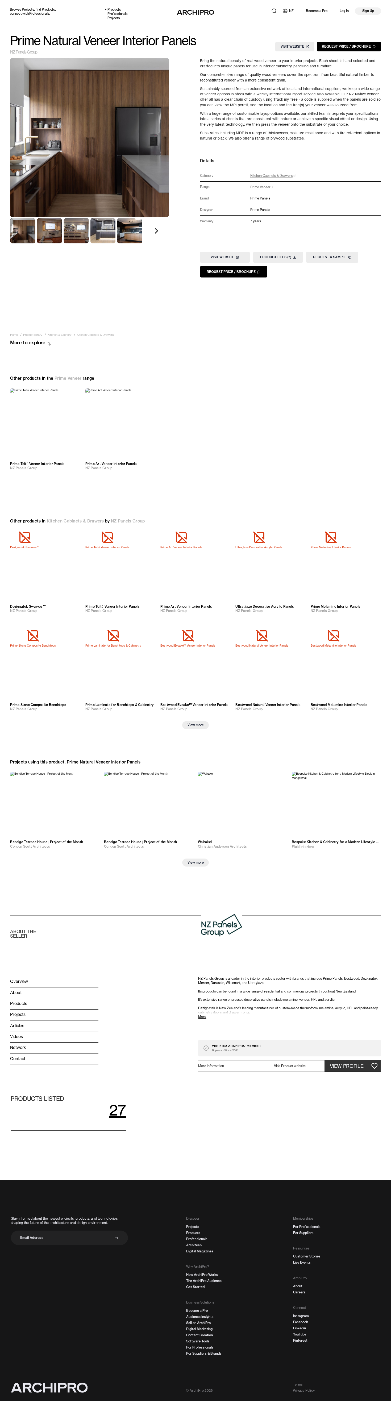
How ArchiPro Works (202, 1275)
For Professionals (200, 1347)
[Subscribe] (116, 1237)
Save (71, 395)
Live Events (302, 1262)
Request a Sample (330, 257)
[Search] (274, 11)
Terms (297, 1384)
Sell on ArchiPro (198, 1323)
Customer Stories (307, 1256)
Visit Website (292, 46)
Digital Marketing (199, 1329)
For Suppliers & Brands (204, 1353)
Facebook (300, 1322)
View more (196, 725)
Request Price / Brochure (346, 46)
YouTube (299, 1334)
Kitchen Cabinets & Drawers (75, 521)
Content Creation (199, 1335)
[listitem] (14, 335)
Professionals (39, 13)
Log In (344, 11)
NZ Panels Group (23, 52)
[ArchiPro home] (195, 12)
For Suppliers (303, 1233)
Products (48, 9)
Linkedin (299, 1328)
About (297, 1286)
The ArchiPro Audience (204, 1281)
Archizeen (194, 1245)
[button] (290, 1066)
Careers (299, 1292)
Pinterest (300, 1340)
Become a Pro (316, 11)
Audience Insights (200, 1317)
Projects (28, 9)
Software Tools (198, 1341)
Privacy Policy (304, 1390)
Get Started (195, 1287)
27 (117, 1110)
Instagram (301, 1316)
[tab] (22, 230)
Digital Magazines (199, 1251)
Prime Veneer (68, 378)
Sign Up (368, 11)
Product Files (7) (275, 257)
